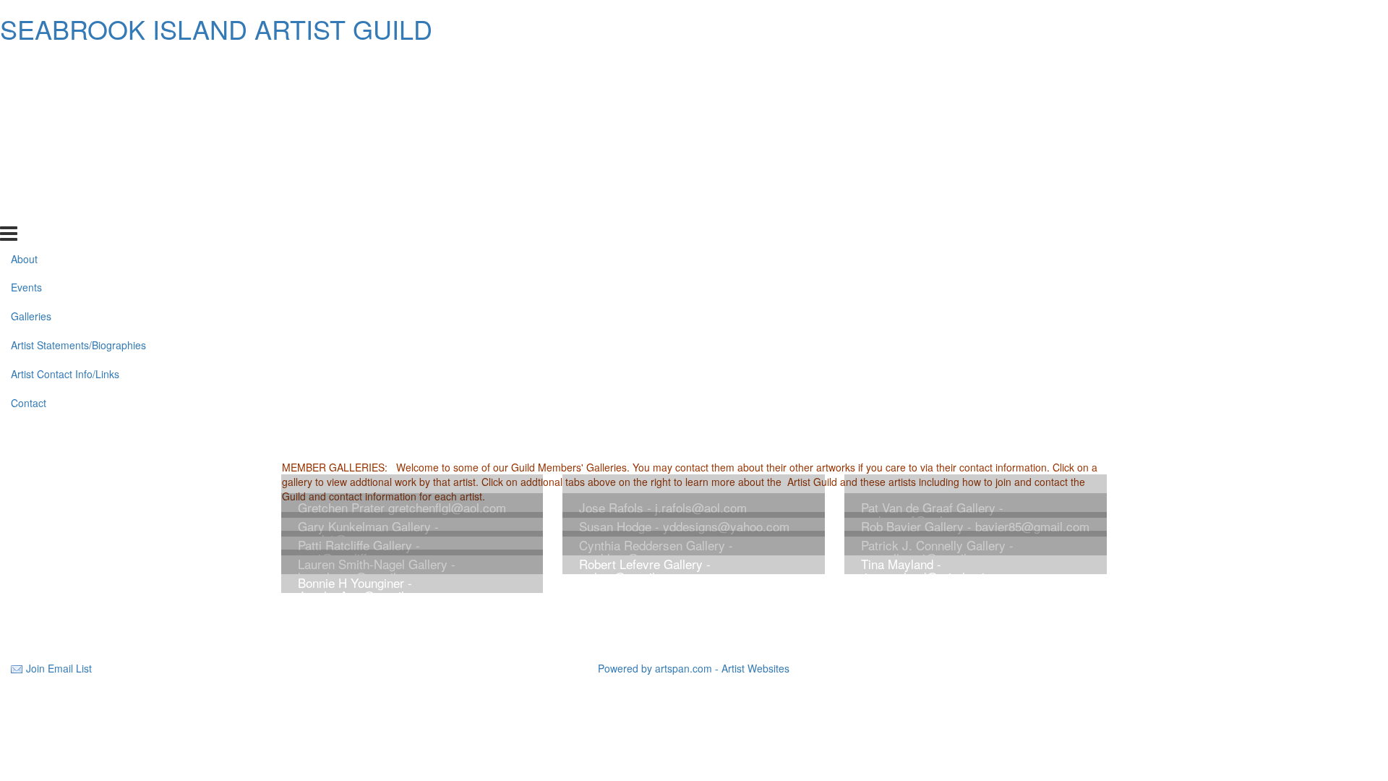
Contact (28, 209)
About (24, 65)
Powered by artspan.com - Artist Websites (693, 668)
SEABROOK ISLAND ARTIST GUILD (216, 28)
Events (26, 94)
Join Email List (59, 668)
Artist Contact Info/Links (65, 181)
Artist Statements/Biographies (78, 152)
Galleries (31, 123)
